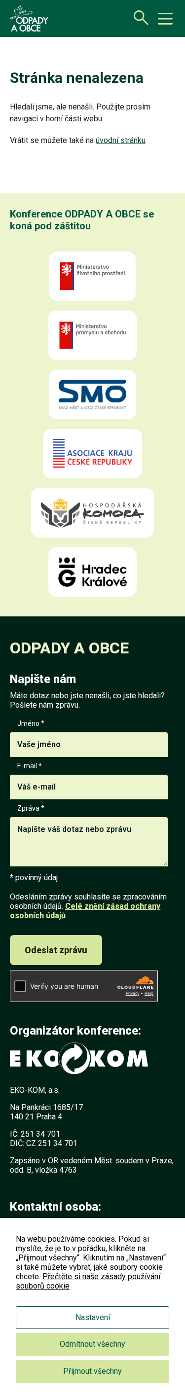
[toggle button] (165, 19)
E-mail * (29, 766)
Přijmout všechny (92, 1371)
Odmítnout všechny (92, 1344)
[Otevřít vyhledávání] (138, 17)
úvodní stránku (121, 140)
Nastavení (92, 1317)
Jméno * (30, 723)
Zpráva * (30, 808)
